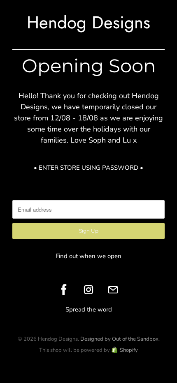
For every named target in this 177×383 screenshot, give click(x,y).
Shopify (129, 350)
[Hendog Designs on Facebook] (63, 289)
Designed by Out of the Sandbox (119, 339)
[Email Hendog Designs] (113, 289)
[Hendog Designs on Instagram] (88, 289)
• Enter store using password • (88, 168)
